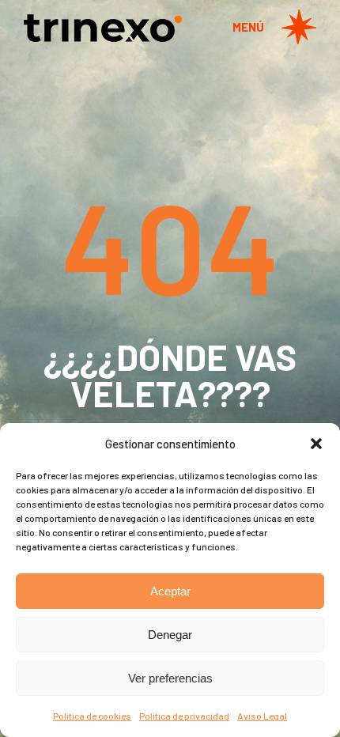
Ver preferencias (170, 678)
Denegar (170, 634)
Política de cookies (92, 715)
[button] (316, 444)
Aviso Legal (262, 715)
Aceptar (170, 591)
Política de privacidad (184, 715)
